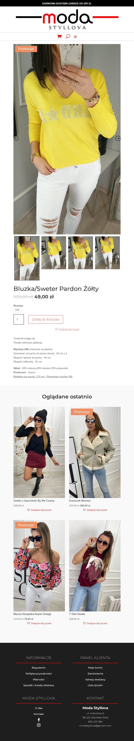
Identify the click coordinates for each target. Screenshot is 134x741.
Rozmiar (18, 305)
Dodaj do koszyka (45, 319)
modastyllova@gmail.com (95, 725)
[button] (67, 329)
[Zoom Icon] (67, 139)
